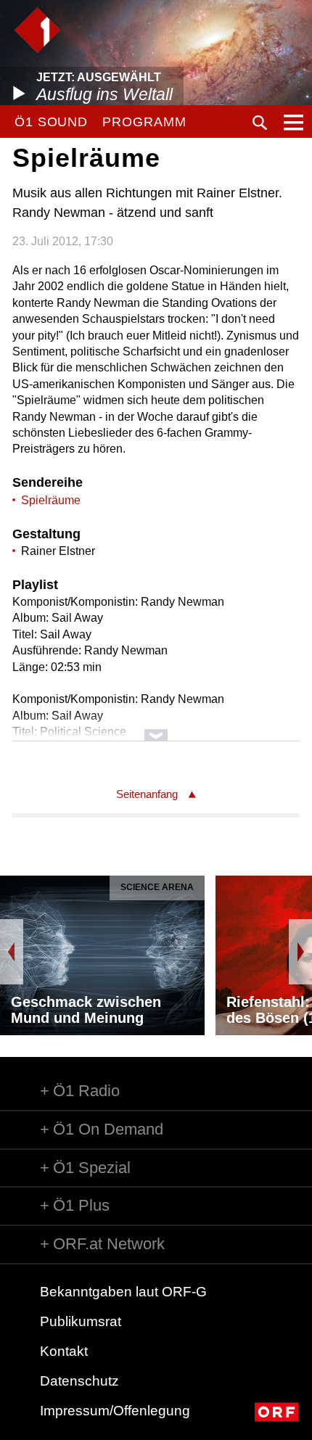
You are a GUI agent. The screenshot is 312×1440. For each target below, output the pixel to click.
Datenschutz (79, 1380)
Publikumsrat (80, 1321)
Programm (144, 122)
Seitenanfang (147, 794)
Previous (11, 951)
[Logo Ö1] (37, 30)
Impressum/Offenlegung (115, 1410)
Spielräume (51, 500)
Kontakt (64, 1351)
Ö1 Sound (51, 122)
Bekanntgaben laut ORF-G (123, 1291)
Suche (260, 122)
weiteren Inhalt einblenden (156, 728)
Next (300, 951)
